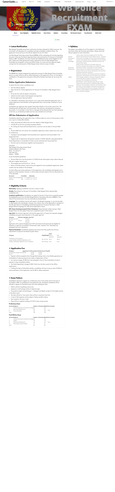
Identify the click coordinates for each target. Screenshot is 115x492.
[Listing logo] (11, 24)
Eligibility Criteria (36, 33)
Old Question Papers (75, 33)
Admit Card (98, 33)
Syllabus (56, 33)
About (15, 33)
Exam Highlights (24, 33)
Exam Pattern (47, 33)
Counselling (64, 33)
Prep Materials (88, 33)
